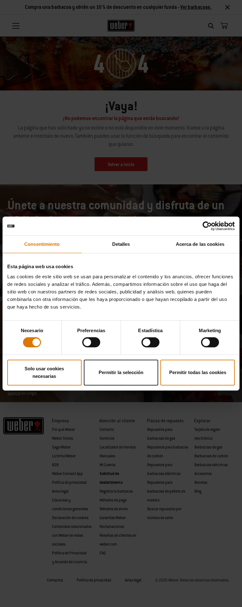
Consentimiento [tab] (42, 244)
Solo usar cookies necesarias (44, 372)
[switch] (91, 342)
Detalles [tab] (121, 244)
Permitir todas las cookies (197, 372)
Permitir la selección (121, 372)
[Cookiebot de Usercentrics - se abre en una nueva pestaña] (207, 226)
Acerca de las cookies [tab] (200, 244)
